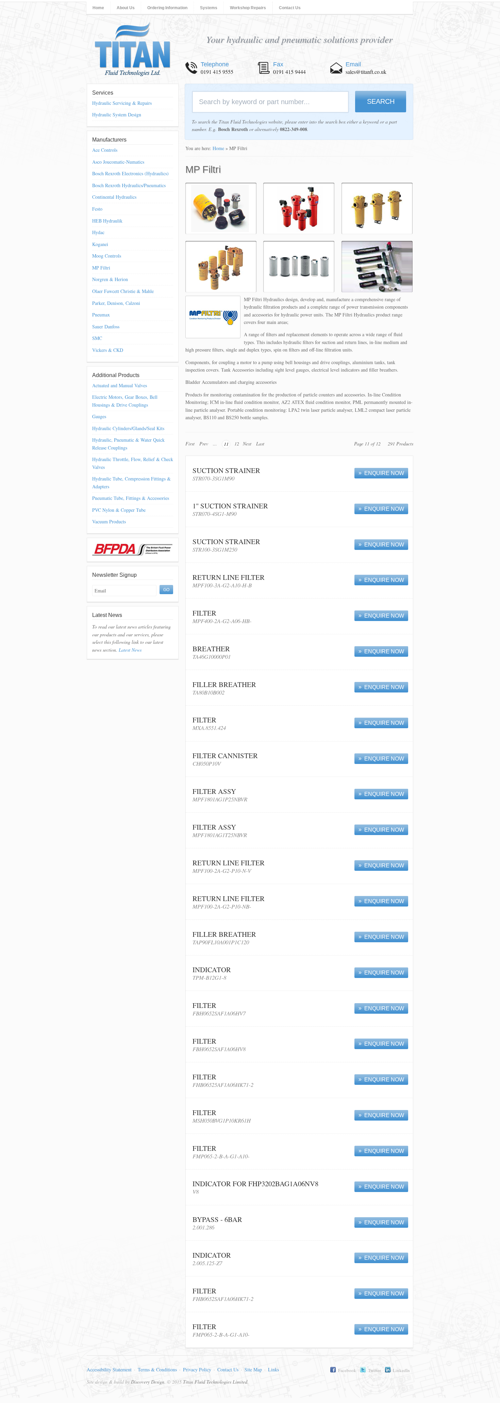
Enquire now (384, 473)
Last (260, 443)
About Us (126, 7)
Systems (208, 7)
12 (236, 443)
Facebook (347, 1370)
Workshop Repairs (248, 7)
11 (226, 444)
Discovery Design (147, 1381)
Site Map (253, 1369)
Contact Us (290, 7)
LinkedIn (401, 1370)
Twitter (374, 1370)
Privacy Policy (197, 1369)
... (215, 443)
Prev (203, 443)
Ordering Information (167, 7)
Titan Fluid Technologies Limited (132, 49)
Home (98, 7)
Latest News (130, 650)
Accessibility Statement (109, 1369)
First (190, 443)
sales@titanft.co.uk (366, 71)
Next (247, 443)
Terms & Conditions (157, 1369)
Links (273, 1369)
